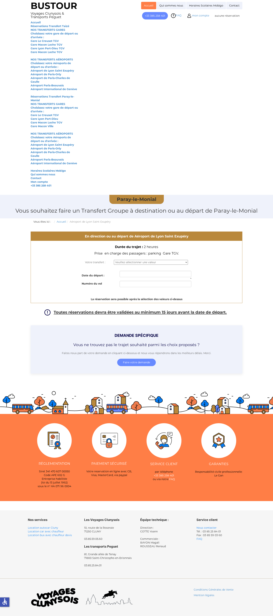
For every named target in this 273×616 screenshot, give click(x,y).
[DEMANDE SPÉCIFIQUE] (136, 349)
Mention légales (204, 595)
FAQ (172, 479)
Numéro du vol (92, 283)
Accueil (36, 22)
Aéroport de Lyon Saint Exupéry (52, 70)
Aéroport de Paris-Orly (46, 74)
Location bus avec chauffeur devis (50, 535)
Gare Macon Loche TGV (46, 44)
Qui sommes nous (43, 174)
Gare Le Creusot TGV (45, 41)
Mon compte (39, 182)
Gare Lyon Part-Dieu (44, 118)
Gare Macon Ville (42, 126)
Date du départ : (93, 275)
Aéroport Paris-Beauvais (47, 85)
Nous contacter (206, 527)
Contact (36, 178)
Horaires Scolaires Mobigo (48, 170)
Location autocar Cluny (43, 527)
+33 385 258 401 (41, 185)
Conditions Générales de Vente (213, 589)
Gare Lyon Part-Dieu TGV (47, 48)
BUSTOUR (54, 5)
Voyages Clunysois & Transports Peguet (47, 15)
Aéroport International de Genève (54, 89)
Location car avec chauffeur (46, 531)
